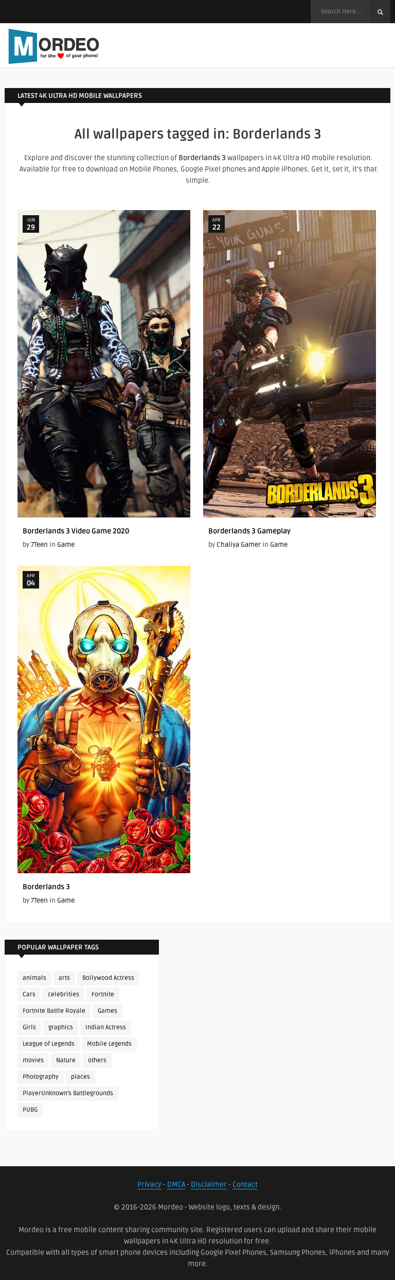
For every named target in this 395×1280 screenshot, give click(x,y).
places (80, 1077)
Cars (29, 994)
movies (33, 1060)
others (97, 1060)
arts (64, 978)
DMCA (176, 1184)
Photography (41, 1077)
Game (66, 545)
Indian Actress (105, 1027)
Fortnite (103, 994)
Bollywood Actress (108, 978)
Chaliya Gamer (239, 545)
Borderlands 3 (46, 887)
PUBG (30, 1110)
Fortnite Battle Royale (54, 1011)
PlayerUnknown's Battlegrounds (68, 1093)
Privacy (149, 1184)
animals (34, 978)
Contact (245, 1184)
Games (107, 1011)
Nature (66, 1060)
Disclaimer (209, 1184)
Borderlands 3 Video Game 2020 (76, 531)
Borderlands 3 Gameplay (249, 531)
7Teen (39, 545)
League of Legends (49, 1044)
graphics (60, 1027)
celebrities (63, 994)
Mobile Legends (109, 1044)
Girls (29, 1027)
